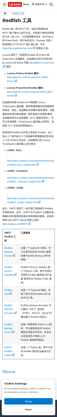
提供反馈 (10, 372)
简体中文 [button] (40, 4)
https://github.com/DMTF (15, 224)
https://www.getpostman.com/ (17, 48)
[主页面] (5, 13)
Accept (28, 401)
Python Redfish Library (8, 351)
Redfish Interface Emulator (9, 309)
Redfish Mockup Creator (8, 252)
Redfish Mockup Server (8, 328)
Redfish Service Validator (9, 271)
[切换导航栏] (4, 4)
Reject (28, 409)
